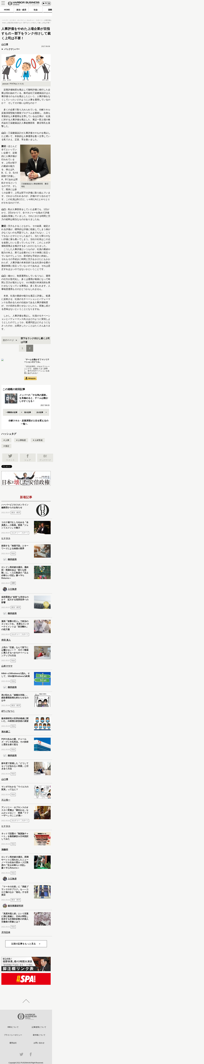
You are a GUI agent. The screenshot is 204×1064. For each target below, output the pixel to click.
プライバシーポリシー (13, 1035)
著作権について (39, 1035)
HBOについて (13, 1027)
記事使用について (39, 1027)
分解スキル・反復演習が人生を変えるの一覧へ (28, 422)
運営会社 (13, 1043)
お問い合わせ (39, 1043)
